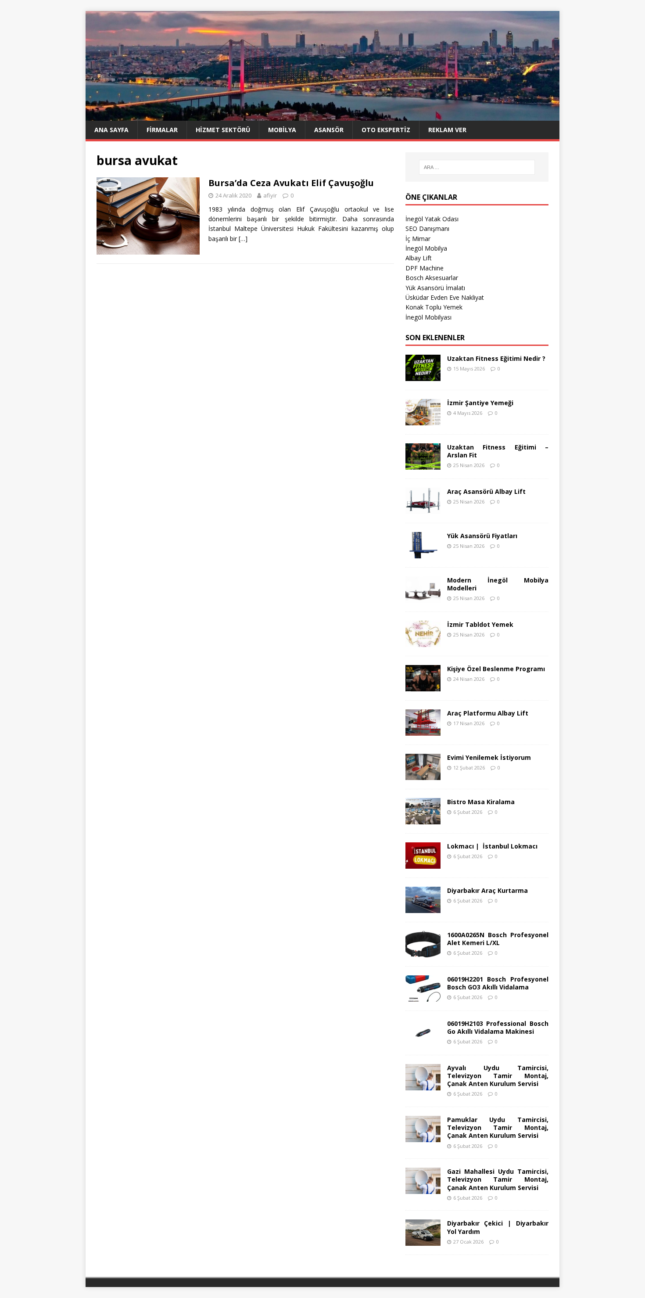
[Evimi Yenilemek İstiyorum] (423, 774)
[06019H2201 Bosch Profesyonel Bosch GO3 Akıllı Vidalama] (423, 996)
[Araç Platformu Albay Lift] (423, 730)
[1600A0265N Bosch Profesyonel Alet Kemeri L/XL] (423, 952)
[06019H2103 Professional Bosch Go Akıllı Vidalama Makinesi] (423, 1040)
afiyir (270, 195)
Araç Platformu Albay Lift (487, 713)
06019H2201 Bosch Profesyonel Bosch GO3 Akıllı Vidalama (497, 983)
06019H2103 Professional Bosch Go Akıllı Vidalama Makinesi (497, 1027)
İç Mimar (417, 238)
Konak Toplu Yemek (433, 307)
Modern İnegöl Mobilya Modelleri (497, 584)
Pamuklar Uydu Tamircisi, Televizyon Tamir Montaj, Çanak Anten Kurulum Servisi (497, 1127)
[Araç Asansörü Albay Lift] (423, 508)
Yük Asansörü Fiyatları (482, 536)
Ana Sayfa (111, 130)
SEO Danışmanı (427, 228)
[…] (243, 238)
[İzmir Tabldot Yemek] (423, 641)
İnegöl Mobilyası (428, 317)
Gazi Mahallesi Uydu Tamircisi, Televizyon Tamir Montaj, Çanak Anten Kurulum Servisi (497, 1179)
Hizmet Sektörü (223, 130)
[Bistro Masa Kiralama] (423, 819)
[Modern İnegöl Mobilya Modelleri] (423, 597)
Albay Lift (418, 258)
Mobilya (282, 130)
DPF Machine (424, 268)
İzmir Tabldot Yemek (480, 624)
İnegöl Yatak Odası (432, 219)
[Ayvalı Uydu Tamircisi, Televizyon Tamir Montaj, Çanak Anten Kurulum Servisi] (423, 1085)
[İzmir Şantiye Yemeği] (423, 420)
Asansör (329, 130)
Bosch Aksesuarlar (431, 277)
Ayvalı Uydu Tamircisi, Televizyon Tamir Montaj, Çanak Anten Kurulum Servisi (497, 1076)
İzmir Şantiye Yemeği (480, 403)
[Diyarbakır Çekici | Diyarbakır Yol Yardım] (423, 1241)
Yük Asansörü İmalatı (435, 288)
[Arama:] (476, 167)
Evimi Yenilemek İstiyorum (489, 757)
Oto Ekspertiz (386, 130)
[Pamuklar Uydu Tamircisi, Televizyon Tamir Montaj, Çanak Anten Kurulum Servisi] (423, 1137)
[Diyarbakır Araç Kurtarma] (423, 907)
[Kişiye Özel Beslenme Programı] (423, 686)
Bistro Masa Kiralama (481, 802)
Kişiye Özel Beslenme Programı (496, 669)
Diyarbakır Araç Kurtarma (487, 890)
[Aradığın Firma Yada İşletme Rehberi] (322, 115)
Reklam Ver (447, 130)
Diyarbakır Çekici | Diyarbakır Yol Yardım (497, 1227)
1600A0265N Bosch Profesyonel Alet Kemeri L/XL (497, 939)
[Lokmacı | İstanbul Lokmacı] (423, 863)
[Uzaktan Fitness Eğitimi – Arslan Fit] (423, 464)
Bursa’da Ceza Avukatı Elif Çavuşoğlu (291, 183)
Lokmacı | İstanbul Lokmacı (492, 846)
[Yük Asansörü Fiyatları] (423, 553)
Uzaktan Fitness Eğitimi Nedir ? (496, 358)
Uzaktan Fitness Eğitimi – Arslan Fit (497, 451)
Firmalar (162, 130)
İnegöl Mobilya (426, 248)
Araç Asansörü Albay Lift (486, 491)
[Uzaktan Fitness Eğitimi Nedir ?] (423, 375)
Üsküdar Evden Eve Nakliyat (444, 297)
